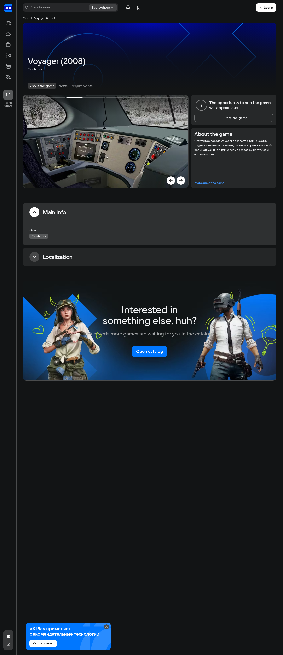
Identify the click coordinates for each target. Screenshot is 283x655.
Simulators (35, 69)
